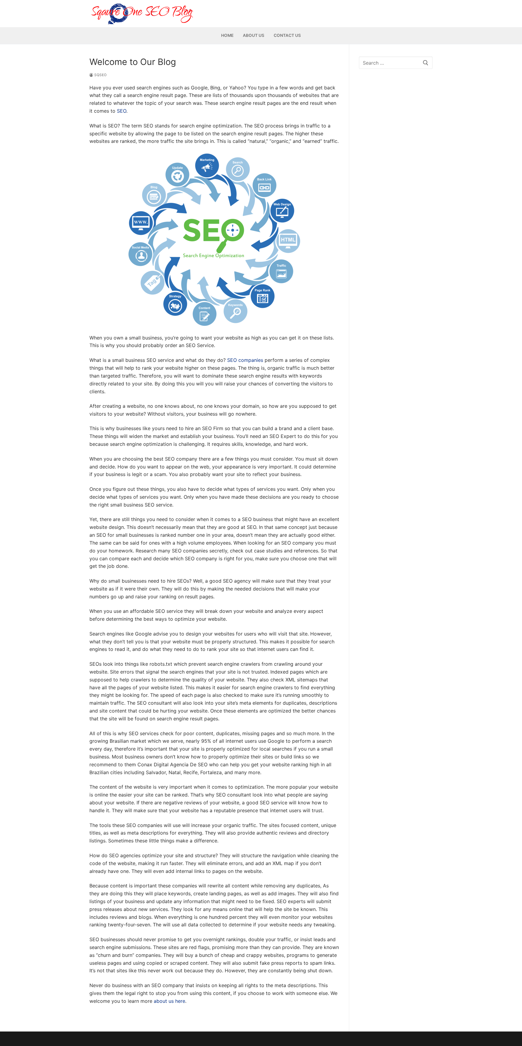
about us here (169, 1001)
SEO (121, 111)
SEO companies (245, 360)
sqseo (100, 75)
